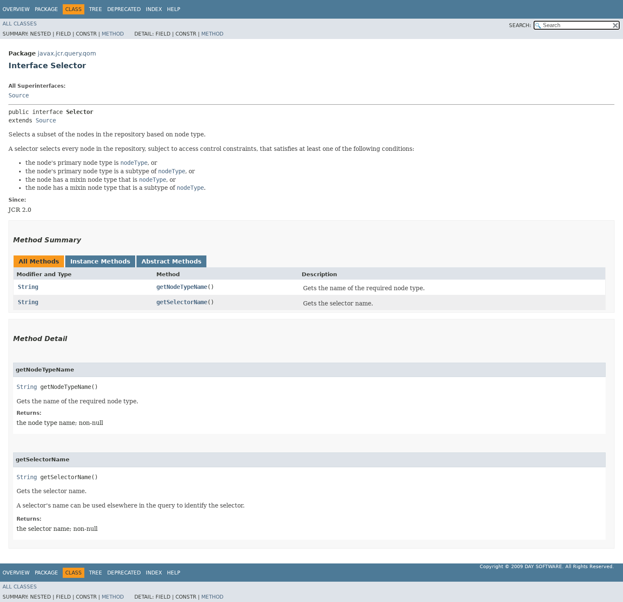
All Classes (20, 24)
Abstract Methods (171, 261)
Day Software (543, 566)
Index (154, 9)
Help (173, 9)
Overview (16, 9)
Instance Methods (100, 261)
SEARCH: (520, 25)
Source (18, 95)
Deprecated (124, 9)
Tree (95, 9)
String (28, 286)
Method (113, 34)
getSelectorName (181, 302)
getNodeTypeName (181, 286)
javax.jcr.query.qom (67, 53)
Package (46, 9)
